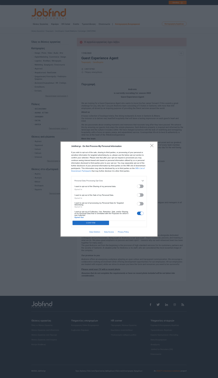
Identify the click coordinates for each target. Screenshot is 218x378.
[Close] (152, 146)
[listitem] (109, 180)
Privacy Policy (123, 232)
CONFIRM (91, 223)
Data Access (109, 232)
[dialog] (109, 189)
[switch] (140, 186)
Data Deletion (94, 232)
